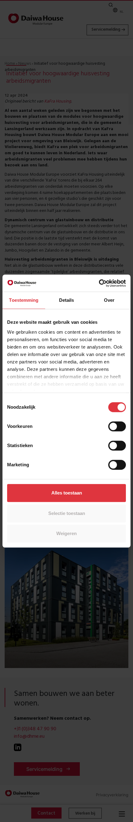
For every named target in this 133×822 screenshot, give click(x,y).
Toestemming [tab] (23, 300)
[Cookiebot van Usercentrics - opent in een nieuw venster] (99, 283)
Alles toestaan (66, 492)
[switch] (117, 426)
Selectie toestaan (66, 513)
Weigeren (66, 533)
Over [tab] (109, 300)
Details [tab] (66, 300)
